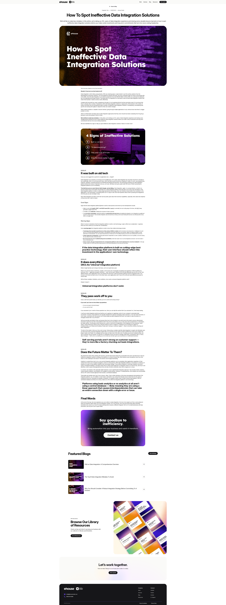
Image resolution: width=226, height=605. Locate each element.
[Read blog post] (146, 464)
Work (140, 1)
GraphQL (112, 208)
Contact (152, 595)
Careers (152, 592)
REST (138, 208)
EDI (87, 181)
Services (145, 1)
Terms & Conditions (143, 603)
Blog (150, 1)
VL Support (153, 597)
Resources (155, 1)
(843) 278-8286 (69, 596)
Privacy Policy (154, 603)
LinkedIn (152, 590)
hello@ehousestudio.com (71, 594)
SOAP (90, 209)
